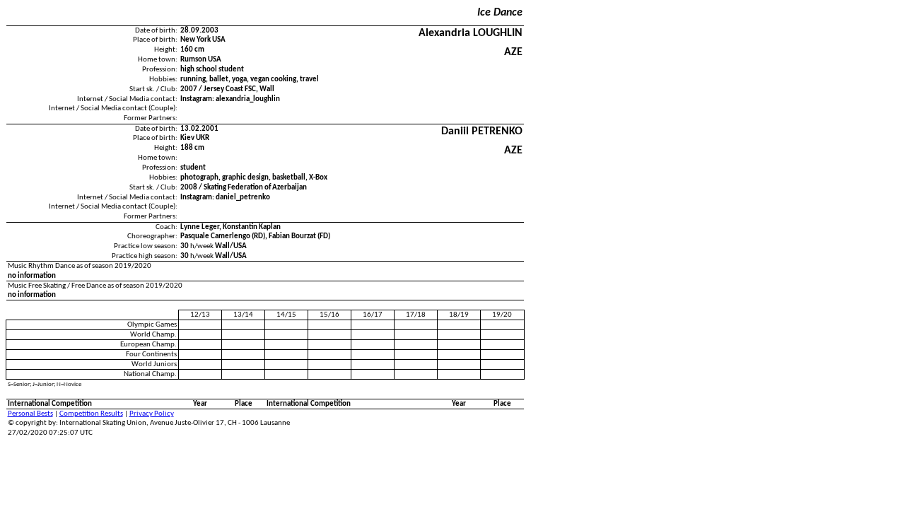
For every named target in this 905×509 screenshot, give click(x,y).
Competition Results (91, 414)
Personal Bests (30, 414)
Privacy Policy (151, 414)
